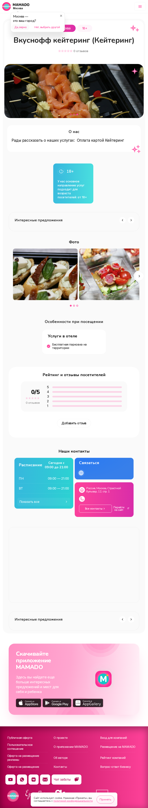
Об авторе (61, 758)
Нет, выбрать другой (47, 27)
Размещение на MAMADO (117, 747)
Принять (105, 800)
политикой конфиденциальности (73, 801)
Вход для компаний (113, 738)
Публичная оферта (19, 738)
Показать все (29, 502)
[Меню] (140, 6)
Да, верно (20, 27)
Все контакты (94, 508)
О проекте (61, 738)
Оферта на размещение (23, 767)
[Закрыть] (61, 15)
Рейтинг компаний (113, 758)
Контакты (60, 767)
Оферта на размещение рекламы (23, 757)
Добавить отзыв (74, 423)
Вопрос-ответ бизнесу (115, 767)
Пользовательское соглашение (20, 747)
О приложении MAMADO (71, 747)
